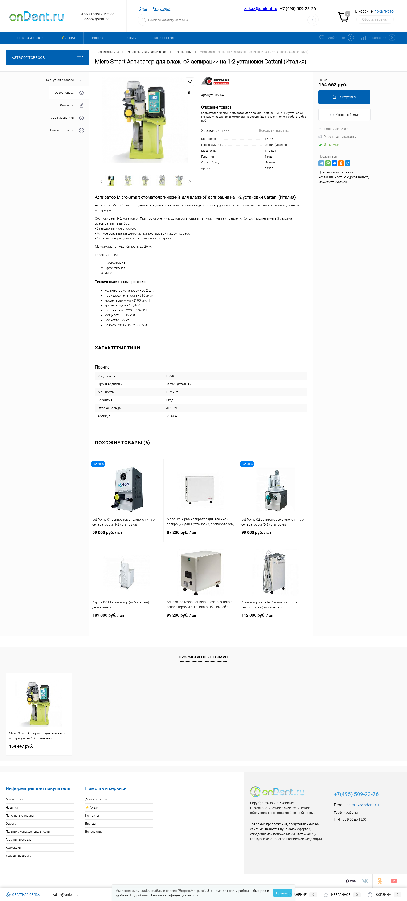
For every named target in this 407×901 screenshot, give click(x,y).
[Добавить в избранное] (190, 81)
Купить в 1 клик (347, 115)
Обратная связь (26, 895)
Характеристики (62, 117)
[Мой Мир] (347, 163)
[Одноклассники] (341, 163)
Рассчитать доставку (340, 136)
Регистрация (162, 8)
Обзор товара (64, 92)
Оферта (11, 823)
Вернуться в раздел (60, 80)
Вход (143, 8)
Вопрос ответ (164, 38)
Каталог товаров (28, 57)
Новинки (12, 807)
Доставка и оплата (29, 38)
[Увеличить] (145, 120)
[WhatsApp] (328, 163)
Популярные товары (20, 815)
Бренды (131, 38)
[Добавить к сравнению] (190, 92)
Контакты (99, 38)
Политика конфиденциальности (28, 831)
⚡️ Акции (68, 38)
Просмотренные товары (203, 657)
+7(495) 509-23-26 (356, 794)
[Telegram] (321, 163)
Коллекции (13, 847)
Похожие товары (62, 130)
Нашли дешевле (336, 129)
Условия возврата (18, 855)
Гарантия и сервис (18, 839)
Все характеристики (274, 130)
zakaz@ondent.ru (260, 8)
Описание (67, 105)
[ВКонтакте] (334, 163)
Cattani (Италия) (276, 145)
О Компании (14, 799)
